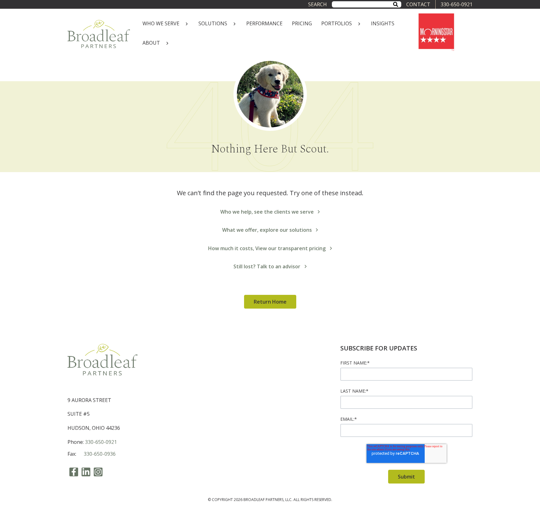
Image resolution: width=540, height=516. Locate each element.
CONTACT (418, 4)
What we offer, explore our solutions (267, 229)
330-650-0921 (456, 4)
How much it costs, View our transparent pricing (267, 248)
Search (317, 4)
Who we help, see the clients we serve (267, 211)
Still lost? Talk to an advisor (266, 266)
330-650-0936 (100, 453)
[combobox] (366, 4)
